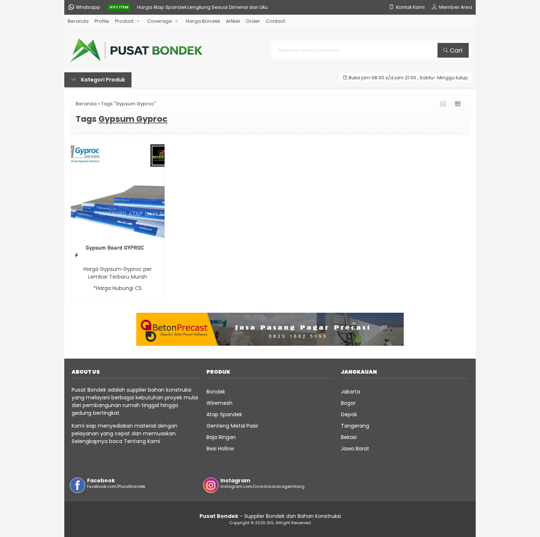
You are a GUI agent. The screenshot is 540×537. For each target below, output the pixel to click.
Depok (349, 414)
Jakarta (350, 391)
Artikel (233, 21)
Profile (101, 21)
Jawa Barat (355, 448)
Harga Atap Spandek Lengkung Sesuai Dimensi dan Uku (202, 7)
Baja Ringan (221, 437)
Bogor (348, 403)
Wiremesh (219, 403)
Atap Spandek (224, 414)
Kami (153, 441)
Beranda (78, 21)
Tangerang (355, 425)
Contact (275, 21)
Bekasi (349, 437)
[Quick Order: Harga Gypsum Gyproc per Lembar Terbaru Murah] (76, 255)
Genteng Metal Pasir (232, 425)
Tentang (135, 441)
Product (124, 21)
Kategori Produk (102, 79)
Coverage (159, 21)
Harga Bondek (203, 21)
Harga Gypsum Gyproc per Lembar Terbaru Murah (117, 272)
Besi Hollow (220, 448)
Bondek (215, 391)
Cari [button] (455, 50)
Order (253, 21)
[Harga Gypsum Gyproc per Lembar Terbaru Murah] (118, 201)
